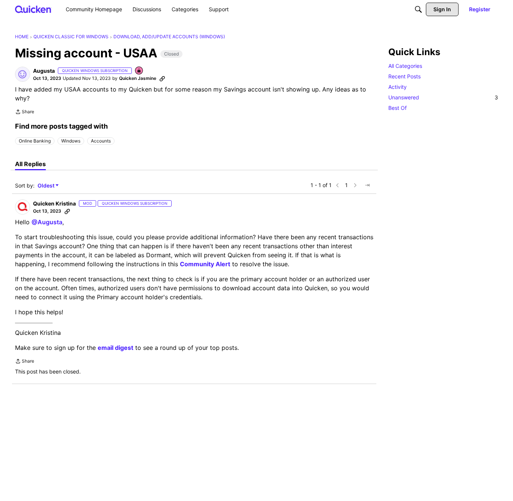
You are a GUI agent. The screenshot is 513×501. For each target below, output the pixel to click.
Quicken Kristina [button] (54, 203)
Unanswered (443, 97)
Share (24, 112)
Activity (397, 87)
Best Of (397, 108)
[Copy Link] (162, 78)
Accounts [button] (101, 141)
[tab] (30, 164)
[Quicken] (33, 9)
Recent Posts (404, 76)
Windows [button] (70, 141)
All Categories (405, 66)
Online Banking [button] (35, 141)
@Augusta (47, 222)
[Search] (418, 9)
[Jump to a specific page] (367, 185)
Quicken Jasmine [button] (137, 78)
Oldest (47, 185)
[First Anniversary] (139, 71)
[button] (22, 74)
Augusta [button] (44, 71)
